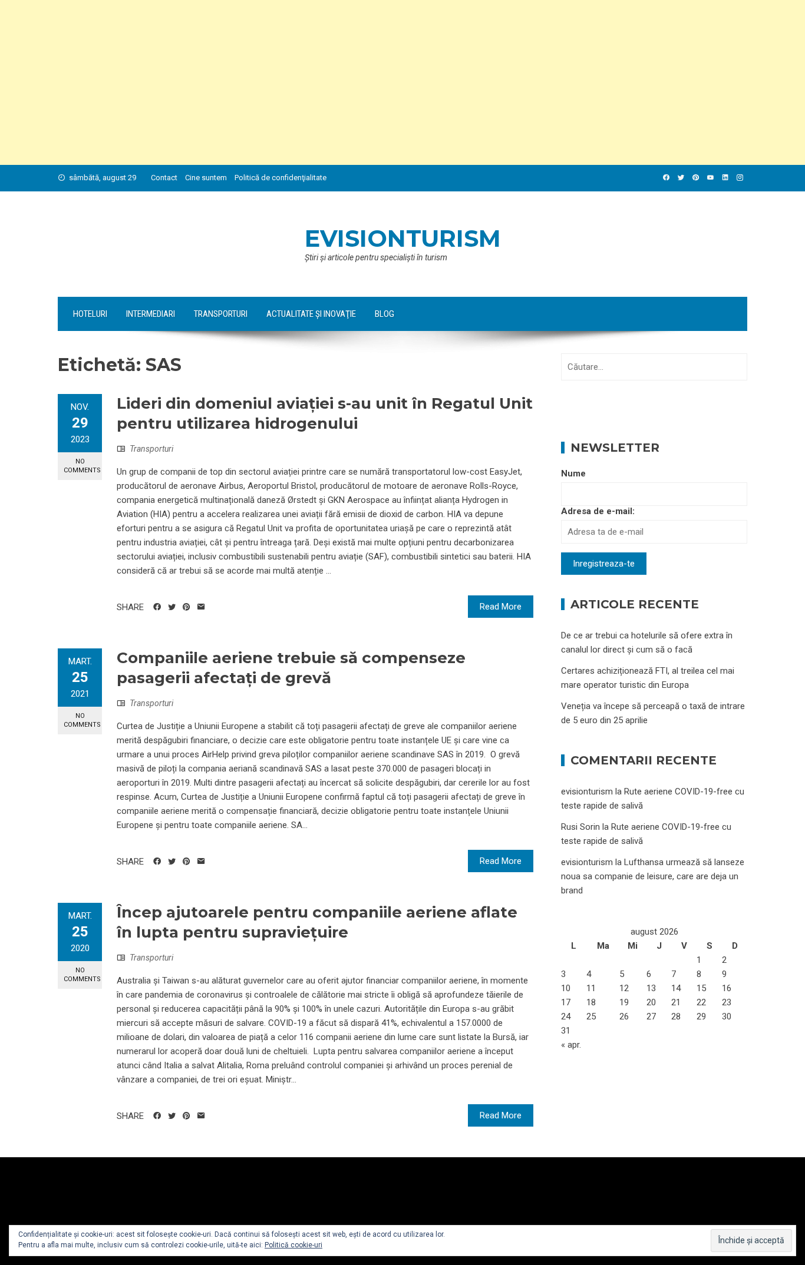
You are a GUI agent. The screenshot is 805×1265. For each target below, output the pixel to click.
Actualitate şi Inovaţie (311, 314)
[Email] (201, 607)
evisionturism (403, 238)
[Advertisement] (353, 82)
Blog (384, 314)
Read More (501, 606)
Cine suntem (206, 177)
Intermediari (150, 314)
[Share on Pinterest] (186, 607)
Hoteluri (90, 314)
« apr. (571, 1044)
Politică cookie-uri (293, 1245)
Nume (573, 473)
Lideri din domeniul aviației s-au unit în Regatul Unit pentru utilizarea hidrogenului (325, 413)
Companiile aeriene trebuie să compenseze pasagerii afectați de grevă (291, 667)
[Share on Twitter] (171, 607)
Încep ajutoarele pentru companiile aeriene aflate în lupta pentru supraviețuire (317, 922)
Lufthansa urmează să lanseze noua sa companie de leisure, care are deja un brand (652, 876)
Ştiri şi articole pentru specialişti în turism (376, 257)
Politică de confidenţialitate (280, 177)
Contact (164, 177)
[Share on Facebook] (157, 607)
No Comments (82, 466)
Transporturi (221, 314)
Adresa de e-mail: (598, 511)
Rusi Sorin (580, 827)
